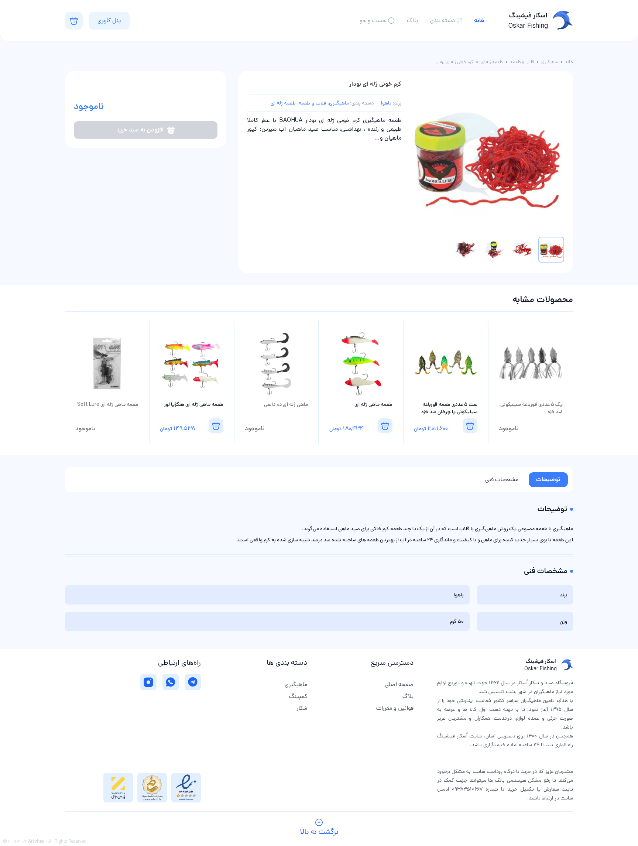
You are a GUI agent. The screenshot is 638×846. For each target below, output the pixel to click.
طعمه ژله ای (492, 62)
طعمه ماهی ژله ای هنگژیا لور (193, 404)
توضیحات (548, 479)
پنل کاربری (109, 20)
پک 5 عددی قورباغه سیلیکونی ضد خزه (531, 408)
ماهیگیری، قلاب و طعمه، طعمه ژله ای (310, 103)
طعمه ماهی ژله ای (373, 404)
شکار (301, 708)
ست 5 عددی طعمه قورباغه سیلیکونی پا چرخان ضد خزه (449, 408)
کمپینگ (298, 696)
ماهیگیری (549, 62)
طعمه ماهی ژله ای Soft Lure (107, 404)
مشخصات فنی (501, 479)
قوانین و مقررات (395, 708)
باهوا (386, 103)
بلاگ (412, 20)
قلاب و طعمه (522, 62)
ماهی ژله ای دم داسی (286, 404)
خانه (479, 20)
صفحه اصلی (399, 684)
